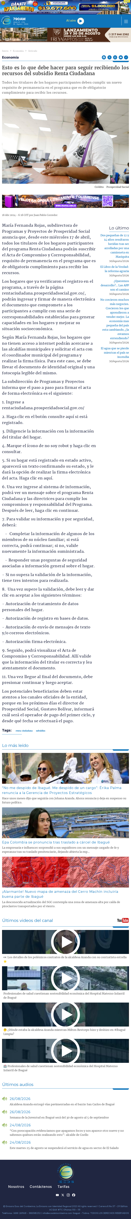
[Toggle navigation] (125, 21)
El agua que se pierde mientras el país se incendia (115, 352)
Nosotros (16, 1187)
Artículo (32, 51)
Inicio (5, 51)
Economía (18, 51)
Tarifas (63, 1187)
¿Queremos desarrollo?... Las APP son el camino (115, 285)
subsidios (40, 730)
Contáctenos (41, 1187)
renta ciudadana (24, 730)
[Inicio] (6, 21)
